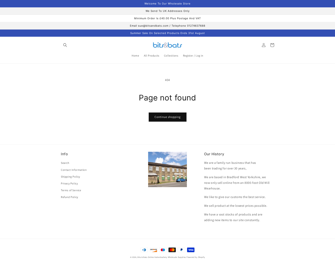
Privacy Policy (69, 183)
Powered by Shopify (195, 257)
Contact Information (74, 170)
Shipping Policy (70, 176)
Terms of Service (71, 190)
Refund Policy (69, 197)
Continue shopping (168, 117)
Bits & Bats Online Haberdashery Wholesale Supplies (161, 257)
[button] (65, 45)
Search (65, 163)
